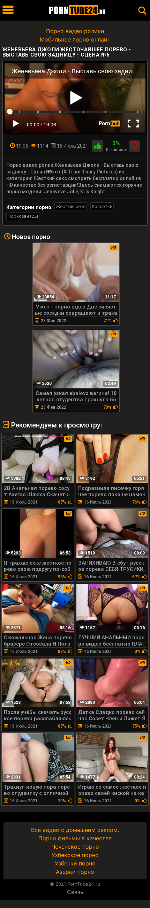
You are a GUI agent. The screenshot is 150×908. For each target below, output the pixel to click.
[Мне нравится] (97, 146)
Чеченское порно (75, 846)
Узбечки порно (75, 863)
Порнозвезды (23, 216)
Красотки (102, 206)
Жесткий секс (70, 206)
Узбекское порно (75, 854)
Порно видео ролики (75, 31)
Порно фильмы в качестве (75, 838)
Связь (75, 891)
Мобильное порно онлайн (75, 39)
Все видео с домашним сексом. (75, 829)
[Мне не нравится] (134, 146)
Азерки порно (75, 871)
